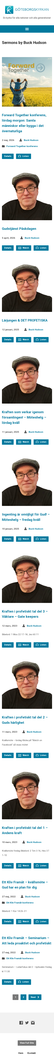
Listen (25, 156)
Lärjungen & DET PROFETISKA (25, 320)
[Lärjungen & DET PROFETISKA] (27, 309)
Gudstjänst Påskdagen (19, 229)
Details (7, 156)
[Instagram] (33, 1022)
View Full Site (27, 1043)
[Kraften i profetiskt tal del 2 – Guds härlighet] (27, 706)
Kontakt (31, 1053)
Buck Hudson (31, 140)
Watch (25, 248)
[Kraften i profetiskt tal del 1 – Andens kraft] (27, 816)
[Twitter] (27, 1022)
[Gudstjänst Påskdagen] (27, 217)
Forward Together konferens (22, 146)
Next (33, 997)
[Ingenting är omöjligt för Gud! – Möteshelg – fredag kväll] (27, 503)
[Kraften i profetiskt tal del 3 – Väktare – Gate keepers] (27, 600)
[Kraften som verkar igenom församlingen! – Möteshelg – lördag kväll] (27, 401)
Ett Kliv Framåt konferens (20, 902)
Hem (20, 1053)
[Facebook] (21, 1022)
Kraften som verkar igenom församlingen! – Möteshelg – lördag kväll (24, 417)
